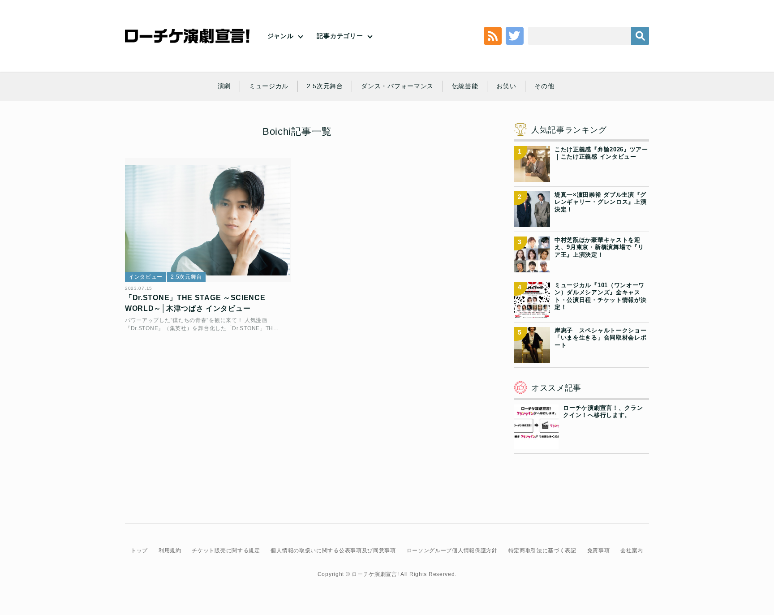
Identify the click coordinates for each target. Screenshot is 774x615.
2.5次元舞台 (325, 86)
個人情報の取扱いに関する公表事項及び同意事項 (333, 550)
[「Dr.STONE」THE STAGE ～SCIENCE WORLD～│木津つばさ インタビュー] (208, 220)
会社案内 (631, 550)
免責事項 (598, 550)
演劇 (224, 86)
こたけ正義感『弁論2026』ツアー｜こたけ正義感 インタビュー (601, 153)
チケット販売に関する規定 (226, 550)
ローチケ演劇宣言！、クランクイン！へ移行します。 (603, 411)
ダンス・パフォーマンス (397, 86)
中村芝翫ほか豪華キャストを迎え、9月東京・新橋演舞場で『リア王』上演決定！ (599, 247)
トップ (139, 550)
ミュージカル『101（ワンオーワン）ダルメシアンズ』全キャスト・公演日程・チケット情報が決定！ (601, 296)
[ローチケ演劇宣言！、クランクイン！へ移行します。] (536, 443)
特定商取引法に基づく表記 (542, 550)
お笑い (506, 86)
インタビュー (146, 277)
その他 (544, 86)
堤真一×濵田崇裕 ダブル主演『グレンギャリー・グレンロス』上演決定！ (601, 202)
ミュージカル (268, 86)
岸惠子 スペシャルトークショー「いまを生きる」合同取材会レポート (601, 337)
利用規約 (170, 550)
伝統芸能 (465, 86)
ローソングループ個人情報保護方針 (452, 550)
